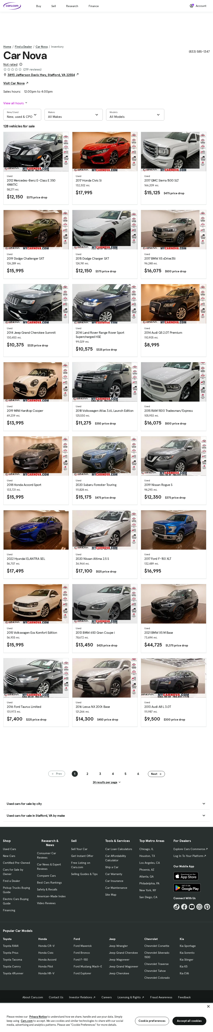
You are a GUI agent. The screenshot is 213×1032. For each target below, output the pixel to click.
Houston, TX (147, 856)
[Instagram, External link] (199, 907)
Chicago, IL (146, 849)
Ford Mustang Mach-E (88, 966)
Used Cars (9, 849)
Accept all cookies (189, 1021)
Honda (42, 939)
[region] (106, 1017)
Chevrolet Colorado (157, 978)
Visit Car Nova (14, 83)
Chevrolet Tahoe (155, 971)
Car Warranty (113, 874)
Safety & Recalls (47, 889)
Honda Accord (47, 959)
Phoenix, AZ (146, 869)
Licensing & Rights (129, 997)
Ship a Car (111, 867)
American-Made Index (51, 896)
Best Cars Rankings (49, 882)
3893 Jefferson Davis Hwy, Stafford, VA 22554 (41, 75)
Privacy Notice (38, 1016)
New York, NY (147, 890)
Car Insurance (114, 881)
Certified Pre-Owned (16, 863)
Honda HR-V (46, 973)
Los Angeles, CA (149, 863)
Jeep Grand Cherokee (123, 953)
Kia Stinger (186, 959)
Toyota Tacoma (12, 959)
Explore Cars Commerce (189, 849)
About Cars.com (32, 997)
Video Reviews (46, 903)
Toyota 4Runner (13, 973)
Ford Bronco (82, 953)
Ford (77, 939)
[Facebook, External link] (184, 907)
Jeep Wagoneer (119, 959)
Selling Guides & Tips (84, 874)
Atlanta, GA (146, 876)
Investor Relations (80, 997)
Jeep (112, 939)
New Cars (9, 856)
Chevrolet (151, 939)
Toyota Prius (10, 953)
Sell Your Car (79, 849)
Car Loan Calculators (118, 849)
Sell (53, 6)
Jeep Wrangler (118, 946)
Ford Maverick (83, 946)
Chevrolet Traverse (156, 964)
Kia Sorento (187, 953)
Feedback (184, 997)
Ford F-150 (81, 959)
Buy (38, 6)
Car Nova (42, 47)
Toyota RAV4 (11, 946)
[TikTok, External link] (176, 907)
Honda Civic (45, 953)
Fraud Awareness (161, 997)
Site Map (110, 894)
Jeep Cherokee (119, 973)
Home (7, 47)
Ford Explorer (82, 973)
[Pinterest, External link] (207, 907)
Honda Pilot (45, 966)
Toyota (7, 939)
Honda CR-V (46, 946)
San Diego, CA (148, 897)
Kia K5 (183, 966)
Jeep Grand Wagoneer (123, 966)
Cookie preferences (152, 1021)
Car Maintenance (116, 888)
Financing (9, 910)
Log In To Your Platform (188, 856)
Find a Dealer (23, 47)
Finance (94, 6)
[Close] (208, 1006)
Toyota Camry (12, 966)
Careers (107, 997)
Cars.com (27, 1021)
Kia (182, 939)
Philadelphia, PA (149, 883)
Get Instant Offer (82, 856)
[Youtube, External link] (192, 907)
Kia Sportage (188, 946)
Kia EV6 (184, 973)
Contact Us (56, 997)
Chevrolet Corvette (156, 946)
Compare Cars (46, 876)
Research (72, 6)
